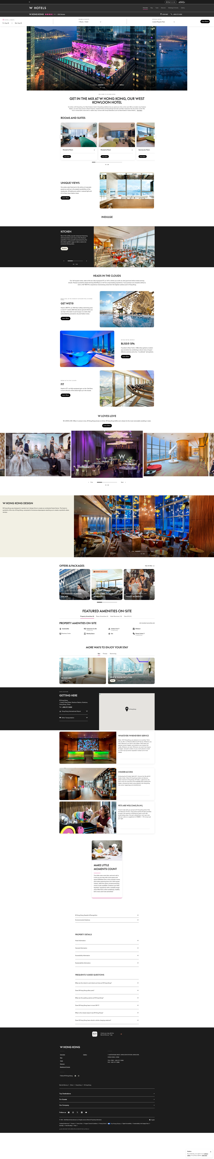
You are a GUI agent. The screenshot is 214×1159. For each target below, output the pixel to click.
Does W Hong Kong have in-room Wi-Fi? (87, 1005)
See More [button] (139, 110)
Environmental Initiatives (82, 920)
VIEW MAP (165, 14)
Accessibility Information (82, 955)
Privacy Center (102, 1123)
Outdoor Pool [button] (114, 628)
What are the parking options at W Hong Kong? (89, 998)
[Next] (155, 137)
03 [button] (77, 264)
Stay (151, 7)
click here (204, 1155)
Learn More (65, 198)
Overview (145, 7)
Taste (156, 7)
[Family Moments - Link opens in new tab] (139, 584)
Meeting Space (91, 633)
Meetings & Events (173, 7)
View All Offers (148, 565)
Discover (163, 7)
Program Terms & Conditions (90, 1123)
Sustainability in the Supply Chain (141, 1123)
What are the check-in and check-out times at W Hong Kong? (93, 983)
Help (75, 1125)
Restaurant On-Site (92, 628)
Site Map (61, 1125)
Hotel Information (80, 940)
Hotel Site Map (68, 1125)
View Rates (67, 156)
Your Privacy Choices (115, 1123)
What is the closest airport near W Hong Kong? (89, 1013)
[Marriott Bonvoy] (181, 2)
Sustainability (65, 628)
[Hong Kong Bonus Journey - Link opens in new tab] (107, 584)
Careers (73, 1123)
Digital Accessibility (126, 1123)
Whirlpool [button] (137, 628)
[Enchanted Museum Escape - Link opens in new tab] (74, 584)
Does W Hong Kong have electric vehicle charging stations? (93, 1020)
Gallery (183, 7)
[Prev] (61, 137)
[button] (171, 2)
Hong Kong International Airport (71, 711)
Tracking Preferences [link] (64, 1123)
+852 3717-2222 (177, 14)
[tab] (87, 616)
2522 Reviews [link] (61, 14)
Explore (64, 248)
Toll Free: (116, 1060)
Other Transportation (68, 718)
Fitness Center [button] (139, 633)
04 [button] (108, 485)
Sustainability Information (83, 963)
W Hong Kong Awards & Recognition (86, 915)
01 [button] (73, 264)
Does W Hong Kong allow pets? (84, 990)
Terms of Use (79, 1123)
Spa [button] (112, 633)
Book (112, 680)
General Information (81, 948)
